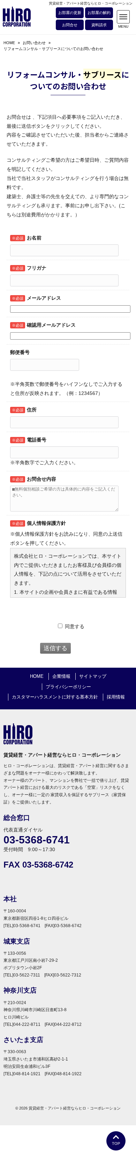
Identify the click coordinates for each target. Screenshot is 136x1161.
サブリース (102, 74)
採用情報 (116, 697)
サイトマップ (92, 676)
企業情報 (61, 676)
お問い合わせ (34, 43)
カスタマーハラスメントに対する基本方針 (55, 697)
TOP (116, 1143)
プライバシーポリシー (68, 686)
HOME (9, 43)
